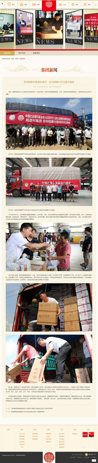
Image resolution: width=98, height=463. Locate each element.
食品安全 (22, 442)
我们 (22, 429)
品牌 (48, 429)
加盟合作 (75, 434)
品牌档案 (48, 434)
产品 (61, 429)
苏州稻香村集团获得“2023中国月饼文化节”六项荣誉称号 (28, 411)
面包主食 (61, 442)
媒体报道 (36, 53)
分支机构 (22, 439)
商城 (88, 429)
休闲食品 (61, 436)
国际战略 (22, 436)
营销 (75, 429)
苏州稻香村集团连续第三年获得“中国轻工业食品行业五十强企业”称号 (32, 408)
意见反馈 (87, 457)
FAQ (22, 447)
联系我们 (93, 457)
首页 (8, 429)
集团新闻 (7, 53)
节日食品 (61, 439)
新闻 (17, 58)
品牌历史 (48, 442)
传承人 (48, 436)
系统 (94, 460)
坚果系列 (61, 444)
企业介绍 (22, 434)
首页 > (13, 58)
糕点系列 (61, 434)
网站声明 (73, 457)
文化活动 (48, 439)
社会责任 (22, 444)
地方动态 (21, 53)
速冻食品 (61, 447)
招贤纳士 (80, 457)
